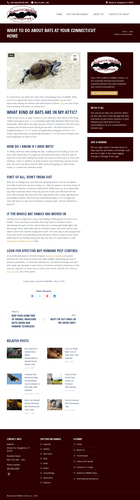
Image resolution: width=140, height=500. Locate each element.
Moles (46, 468)
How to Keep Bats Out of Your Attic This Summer (72, 353)
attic (32, 121)
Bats (11, 55)
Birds (45, 463)
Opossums (48, 477)
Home (79, 444)
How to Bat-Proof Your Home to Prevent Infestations (71, 380)
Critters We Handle (85, 461)
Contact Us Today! (85, 467)
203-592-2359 (23, 2)
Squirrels (47, 444)
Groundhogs (48, 473)
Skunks (46, 449)
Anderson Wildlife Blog (87, 473)
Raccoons (47, 453)
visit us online (13, 271)
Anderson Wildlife (54, 255)
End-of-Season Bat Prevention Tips (72, 403)
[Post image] (14, 353)
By (44, 281)
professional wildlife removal (20, 241)
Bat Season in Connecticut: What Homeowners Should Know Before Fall (31, 356)
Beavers (47, 482)
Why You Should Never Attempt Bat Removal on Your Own (32, 405)
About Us (81, 450)
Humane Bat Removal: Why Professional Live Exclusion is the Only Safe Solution (32, 382)
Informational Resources (87, 478)
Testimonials (82, 455)
